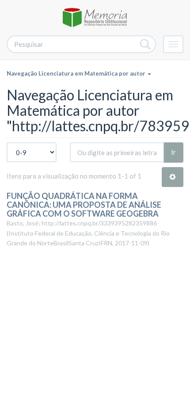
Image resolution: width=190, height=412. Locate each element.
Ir (173, 152)
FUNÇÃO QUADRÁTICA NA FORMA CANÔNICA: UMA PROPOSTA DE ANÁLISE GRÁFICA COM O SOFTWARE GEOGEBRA (84, 204)
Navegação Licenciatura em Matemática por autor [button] (77, 73)
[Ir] (145, 44)
